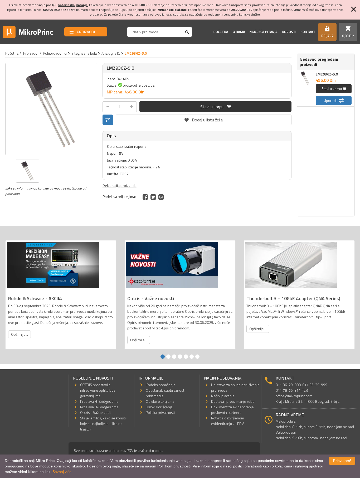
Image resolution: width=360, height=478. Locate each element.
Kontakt (308, 31)
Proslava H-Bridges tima (99, 401)
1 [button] (162, 356)
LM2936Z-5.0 (327, 74)
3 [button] (174, 356)
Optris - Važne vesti (95, 412)
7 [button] (197, 356)
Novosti (289, 31)
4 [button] (180, 356)
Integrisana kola (84, 53)
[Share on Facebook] (145, 197)
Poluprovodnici (55, 53)
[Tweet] (153, 197)
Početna (220, 31)
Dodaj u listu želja (203, 119)
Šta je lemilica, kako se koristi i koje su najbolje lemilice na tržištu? (103, 423)
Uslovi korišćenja (159, 407)
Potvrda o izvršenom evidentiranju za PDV (227, 420)
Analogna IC (110, 53)
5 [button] (186, 356)
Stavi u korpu (213, 106)
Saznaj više (61, 472)
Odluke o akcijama (160, 401)
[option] (51, 109)
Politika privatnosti (160, 412)
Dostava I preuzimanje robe (233, 401)
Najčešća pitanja (264, 31)
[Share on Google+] (161, 197)
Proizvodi (30, 53)
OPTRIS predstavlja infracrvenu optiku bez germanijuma (97, 390)
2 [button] (168, 356)
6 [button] (191, 356)
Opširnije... (19, 334)
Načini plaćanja (222, 396)
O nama (239, 31)
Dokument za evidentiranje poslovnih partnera (232, 409)
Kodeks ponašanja (160, 384)
